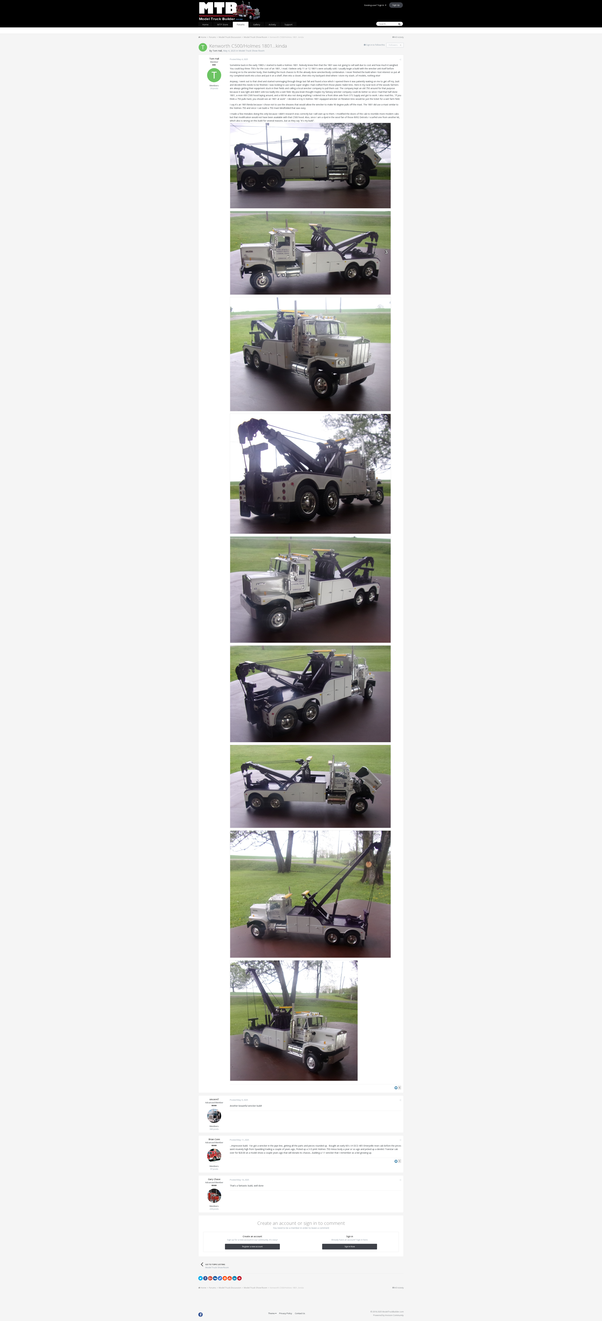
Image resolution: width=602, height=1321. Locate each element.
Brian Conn (214, 1139)
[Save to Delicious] (220, 1278)
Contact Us (300, 1313)
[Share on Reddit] (225, 1278)
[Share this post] (400, 59)
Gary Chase (214, 1179)
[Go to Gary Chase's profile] (214, 1196)
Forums (241, 24)
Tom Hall (217, 50)
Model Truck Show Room (251, 50)
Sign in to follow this (375, 44)
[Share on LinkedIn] (234, 1278)
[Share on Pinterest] (239, 1278)
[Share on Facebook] (205, 1278)
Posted (239, 59)
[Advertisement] (301, 1301)
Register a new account (252, 1246)
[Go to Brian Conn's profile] (214, 1156)
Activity (272, 24)
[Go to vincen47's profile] (214, 1116)
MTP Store (222, 24)
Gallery (256, 24)
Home (205, 24)
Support (289, 24)
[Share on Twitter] (200, 1278)
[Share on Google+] (210, 1278)
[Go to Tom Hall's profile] (203, 47)
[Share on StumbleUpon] (229, 1278)
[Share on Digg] (215, 1278)
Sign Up (396, 5)
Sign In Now (350, 1246)
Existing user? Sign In (374, 5)
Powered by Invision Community (388, 1315)
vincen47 (214, 1099)
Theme (271, 1313)
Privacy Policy (285, 1313)
